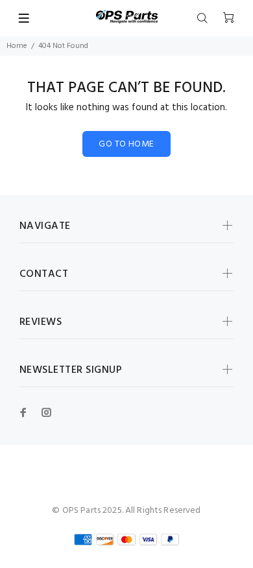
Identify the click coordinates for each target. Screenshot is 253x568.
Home (16, 46)
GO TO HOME (126, 144)
